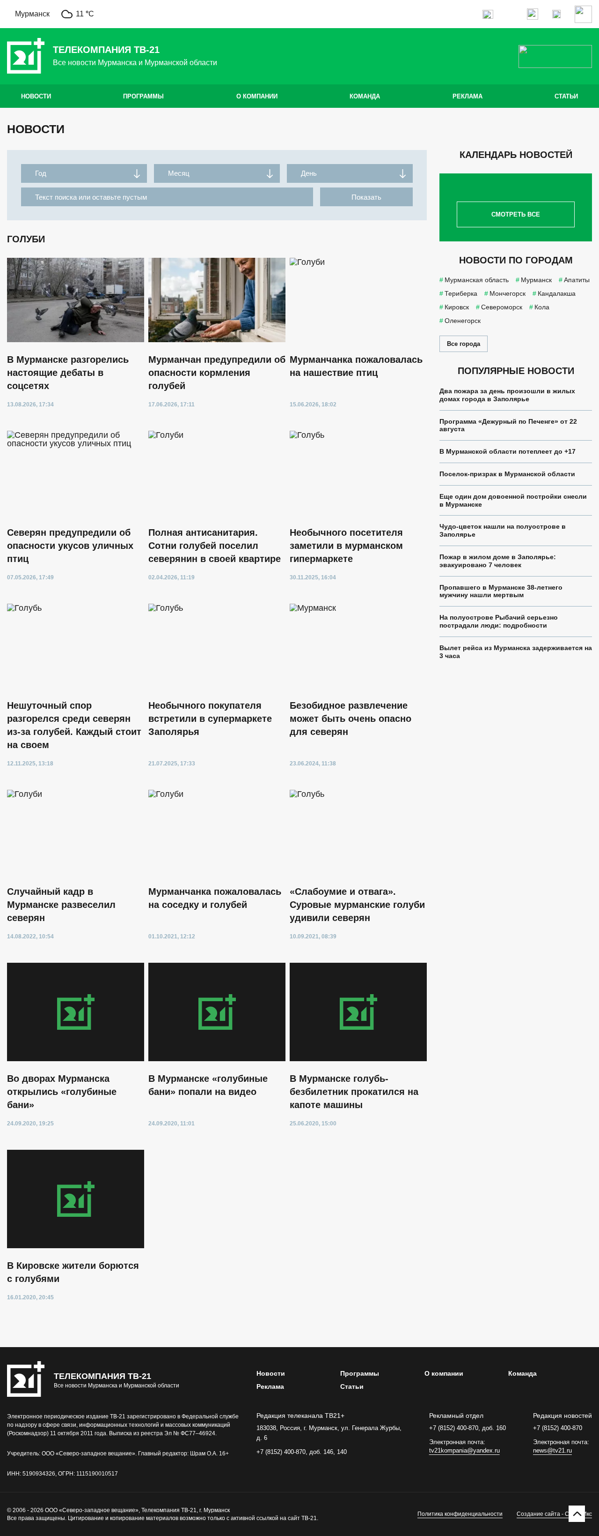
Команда (365, 96)
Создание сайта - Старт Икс (554, 1514)
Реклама (467, 96)
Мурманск (536, 280)
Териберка (461, 293)
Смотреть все (515, 214)
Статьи (566, 96)
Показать (366, 197)
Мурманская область (477, 280)
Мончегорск (507, 293)
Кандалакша (557, 293)
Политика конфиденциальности (460, 1514)
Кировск (457, 307)
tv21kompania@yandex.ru (464, 1450)
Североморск (501, 307)
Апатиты (577, 280)
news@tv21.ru (552, 1450)
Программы (143, 96)
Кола (541, 307)
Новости (36, 96)
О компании (257, 96)
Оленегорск (463, 320)
